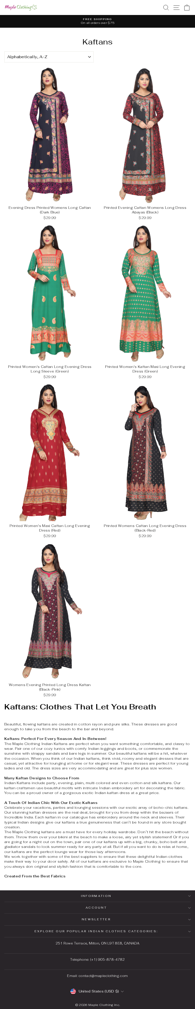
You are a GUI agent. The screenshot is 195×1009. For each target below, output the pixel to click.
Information (96, 896)
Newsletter (96, 919)
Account (96, 907)
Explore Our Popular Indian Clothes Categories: (96, 931)
